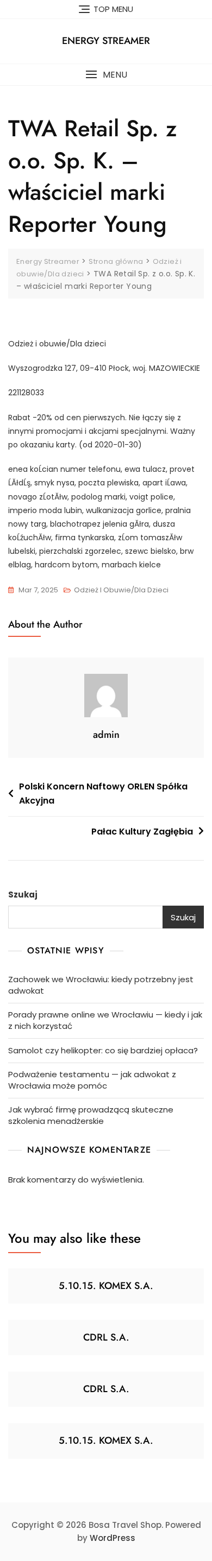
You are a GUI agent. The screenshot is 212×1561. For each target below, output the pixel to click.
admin (106, 735)
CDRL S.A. (106, 1337)
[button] (106, 74)
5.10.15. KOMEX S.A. (106, 1286)
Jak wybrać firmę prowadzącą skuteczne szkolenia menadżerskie (90, 1115)
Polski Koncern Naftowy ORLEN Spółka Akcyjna (103, 793)
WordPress (112, 1538)
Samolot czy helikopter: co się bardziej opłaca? (103, 1050)
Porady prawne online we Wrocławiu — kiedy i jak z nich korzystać (105, 1020)
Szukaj (23, 894)
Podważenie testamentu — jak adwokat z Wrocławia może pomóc (92, 1080)
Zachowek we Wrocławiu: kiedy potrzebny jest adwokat (101, 985)
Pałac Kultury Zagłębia (142, 831)
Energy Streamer (106, 41)
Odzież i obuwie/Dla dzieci (121, 590)
